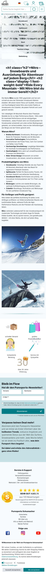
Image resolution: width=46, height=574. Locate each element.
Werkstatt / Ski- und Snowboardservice (23, 482)
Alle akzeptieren (34, 570)
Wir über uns (23, 519)
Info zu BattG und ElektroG (23, 521)
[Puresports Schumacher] (9, 3)
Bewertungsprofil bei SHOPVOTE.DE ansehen (29, 500)
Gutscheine (23, 514)
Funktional (21, 563)
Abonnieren (22, 411)
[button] (41, 3)
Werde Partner (23, 524)
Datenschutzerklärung (10, 557)
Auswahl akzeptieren (13, 570)
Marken (19, 14)
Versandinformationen (23, 475)
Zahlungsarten (23, 473)
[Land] (19, 3)
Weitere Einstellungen (9, 565)
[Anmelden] (33, 3)
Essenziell (8, 563)
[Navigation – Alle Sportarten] (41, 9)
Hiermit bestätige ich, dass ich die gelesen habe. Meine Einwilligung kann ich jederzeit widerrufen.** (23, 404)
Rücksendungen (23, 478)
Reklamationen (23, 480)
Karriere (23, 517)
